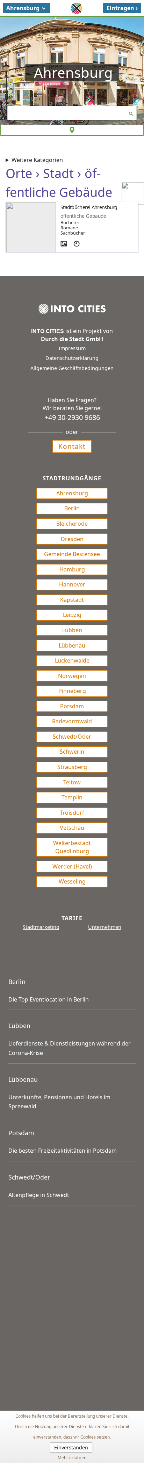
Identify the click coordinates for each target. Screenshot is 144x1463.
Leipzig (72, 615)
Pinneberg (72, 691)
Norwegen (72, 676)
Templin (72, 797)
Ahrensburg (72, 493)
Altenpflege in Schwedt (38, 1195)
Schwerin (72, 751)
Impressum (72, 348)
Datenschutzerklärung (72, 358)
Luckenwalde (72, 660)
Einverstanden (71, 1447)
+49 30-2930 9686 (72, 417)
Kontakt (71, 446)
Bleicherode (72, 523)
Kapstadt (72, 600)
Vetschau (72, 828)
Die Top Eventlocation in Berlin (48, 999)
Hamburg (72, 569)
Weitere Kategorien (37, 160)
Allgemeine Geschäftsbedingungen (72, 368)
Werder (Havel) (72, 866)
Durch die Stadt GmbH (72, 339)
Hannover (72, 584)
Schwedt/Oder (72, 736)
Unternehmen (104, 927)
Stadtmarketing (41, 927)
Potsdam (72, 706)
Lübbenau (72, 645)
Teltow (72, 782)
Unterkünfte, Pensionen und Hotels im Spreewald (59, 1101)
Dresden (72, 539)
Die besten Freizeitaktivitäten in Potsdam (62, 1150)
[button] (26, 8)
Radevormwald (72, 721)
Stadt (58, 173)
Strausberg (72, 767)
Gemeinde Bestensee (72, 554)
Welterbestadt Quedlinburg (72, 847)
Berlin (72, 508)
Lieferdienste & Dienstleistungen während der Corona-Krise (69, 1048)
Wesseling (72, 881)
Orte (19, 173)
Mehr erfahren (72, 1458)
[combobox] (72, 113)
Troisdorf (72, 813)
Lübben (72, 630)
